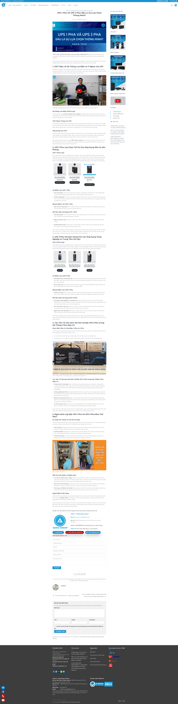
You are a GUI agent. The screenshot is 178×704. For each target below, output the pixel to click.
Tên (55, 619)
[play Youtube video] (79, 90)
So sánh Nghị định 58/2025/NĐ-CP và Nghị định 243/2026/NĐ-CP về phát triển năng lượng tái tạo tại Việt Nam (117, 140)
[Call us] (61, 672)
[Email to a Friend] (79, 574)
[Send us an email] (173, 1)
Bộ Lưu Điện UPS (17, 5)
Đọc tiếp (60, 270)
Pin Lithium (33, 5)
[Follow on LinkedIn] (176, 1)
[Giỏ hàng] (176, 5)
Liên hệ (75, 5)
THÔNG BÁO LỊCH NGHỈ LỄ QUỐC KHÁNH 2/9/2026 (117, 126)
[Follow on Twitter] (172, 1)
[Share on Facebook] (74, 574)
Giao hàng (93, 658)
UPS (78, 580)
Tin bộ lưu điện (82, 10)
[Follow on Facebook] (169, 1)
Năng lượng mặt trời (43, 5)
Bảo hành (92, 652)
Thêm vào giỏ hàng (60, 182)
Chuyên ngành (74, 10)
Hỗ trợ (69, 5)
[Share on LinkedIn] (84, 574)
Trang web (92, 619)
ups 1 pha (81, 580)
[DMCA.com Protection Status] (108, 684)
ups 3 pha (86, 580)
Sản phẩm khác (55, 5)
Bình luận (57, 607)
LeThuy (85, 19)
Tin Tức (63, 5)
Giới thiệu (59, 700)
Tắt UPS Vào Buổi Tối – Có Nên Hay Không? (67, 595)
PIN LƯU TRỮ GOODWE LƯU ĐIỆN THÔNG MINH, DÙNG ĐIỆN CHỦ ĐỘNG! (117, 132)
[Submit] (167, 1)
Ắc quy (25, 5)
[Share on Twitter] (77, 574)
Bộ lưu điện (94, 579)
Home (10, 5)
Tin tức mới (90, 10)
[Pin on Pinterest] (82, 574)
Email (73, 619)
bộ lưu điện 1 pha (100, 579)
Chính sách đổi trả (95, 661)
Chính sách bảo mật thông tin (98, 665)
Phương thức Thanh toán (97, 655)
